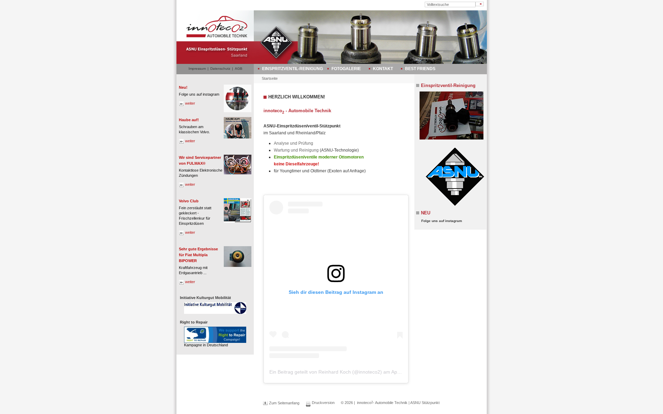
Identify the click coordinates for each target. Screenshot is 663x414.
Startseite (270, 78)
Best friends (420, 68)
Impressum (197, 68)
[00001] (449, 115)
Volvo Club (189, 201)
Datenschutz (220, 68)
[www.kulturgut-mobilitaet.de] (215, 308)
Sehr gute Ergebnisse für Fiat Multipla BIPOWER (198, 255)
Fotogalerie (346, 68)
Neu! (183, 87)
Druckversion (323, 403)
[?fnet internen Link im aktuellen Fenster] (453, 206)
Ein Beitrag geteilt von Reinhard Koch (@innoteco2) (325, 372)
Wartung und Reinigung (296, 150)
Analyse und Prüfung (293, 143)
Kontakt (383, 68)
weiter (190, 103)
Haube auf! (189, 120)
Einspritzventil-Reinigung (292, 68)
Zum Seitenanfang (284, 403)
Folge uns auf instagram (441, 221)
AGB (238, 68)
